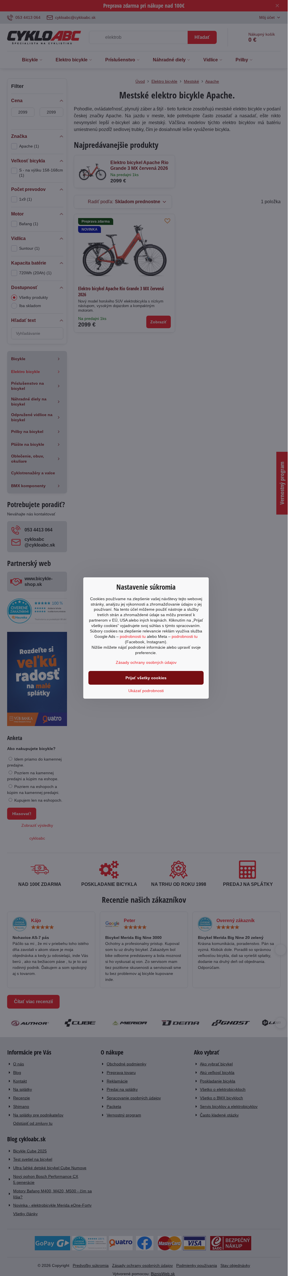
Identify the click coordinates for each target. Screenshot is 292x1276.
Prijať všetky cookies (146, 678)
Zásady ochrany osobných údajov (146, 662)
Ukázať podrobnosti (146, 690)
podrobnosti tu (133, 636)
